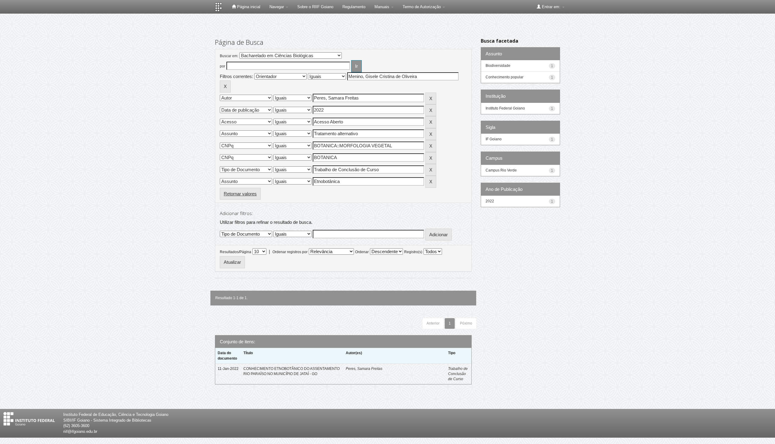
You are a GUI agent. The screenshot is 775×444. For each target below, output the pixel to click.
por (222, 66)
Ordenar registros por (290, 252)
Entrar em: (551, 7)
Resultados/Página (235, 252)
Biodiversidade (498, 66)
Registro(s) (413, 252)
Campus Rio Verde (501, 170)
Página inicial (248, 7)
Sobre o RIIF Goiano (315, 7)
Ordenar (362, 252)
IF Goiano (494, 139)
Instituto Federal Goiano (505, 108)
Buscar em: (229, 56)
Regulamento (353, 7)
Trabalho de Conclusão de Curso (458, 374)
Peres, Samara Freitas (364, 369)
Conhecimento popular (504, 77)
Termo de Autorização (422, 7)
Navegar (277, 7)
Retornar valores (240, 193)
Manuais (382, 7)
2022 (490, 201)
